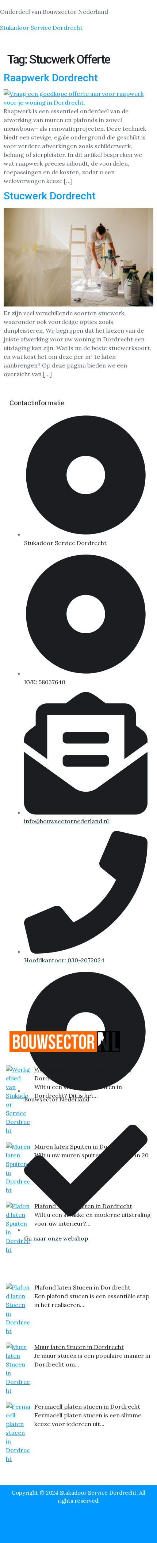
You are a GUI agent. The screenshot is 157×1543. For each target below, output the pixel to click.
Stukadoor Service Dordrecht (41, 27)
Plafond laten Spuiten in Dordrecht (83, 1206)
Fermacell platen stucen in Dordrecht (87, 1406)
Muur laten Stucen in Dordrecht (79, 1347)
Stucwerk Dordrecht (50, 196)
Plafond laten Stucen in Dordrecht (82, 1287)
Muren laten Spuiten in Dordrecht (81, 1146)
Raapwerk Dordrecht (51, 78)
